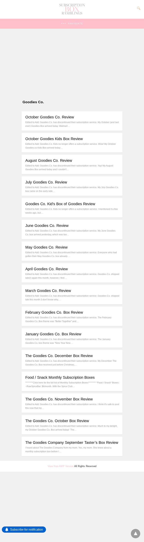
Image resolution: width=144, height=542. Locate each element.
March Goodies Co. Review (48, 291)
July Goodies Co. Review (46, 182)
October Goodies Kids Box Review (54, 139)
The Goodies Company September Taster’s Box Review (71, 442)
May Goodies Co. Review (46, 247)
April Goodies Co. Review (46, 269)
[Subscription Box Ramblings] (72, 13)
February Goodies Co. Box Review (54, 312)
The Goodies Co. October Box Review (57, 421)
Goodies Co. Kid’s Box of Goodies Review (60, 204)
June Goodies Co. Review (46, 225)
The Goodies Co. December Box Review (59, 356)
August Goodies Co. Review (48, 160)
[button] (72, 24)
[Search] (137, 8)
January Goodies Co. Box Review (53, 334)
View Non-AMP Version (61, 466)
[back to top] (135, 533)
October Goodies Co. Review (49, 117)
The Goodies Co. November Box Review (59, 399)
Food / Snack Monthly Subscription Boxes (60, 377)
